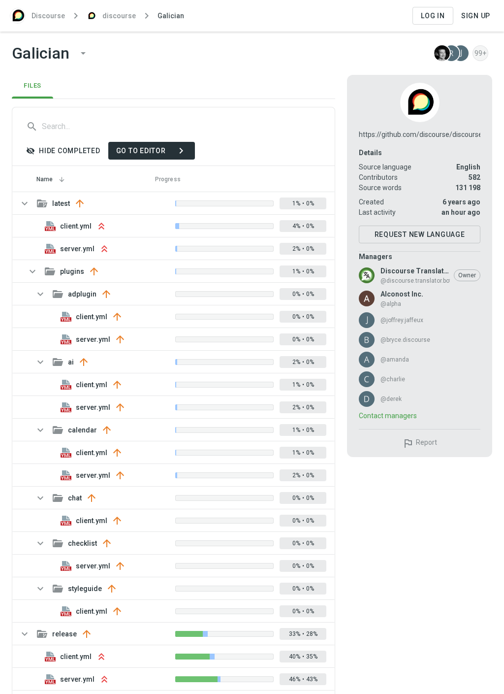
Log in (433, 16)
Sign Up (475, 16)
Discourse (48, 16)
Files (32, 85)
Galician (171, 16)
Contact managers (388, 416)
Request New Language (420, 234)
